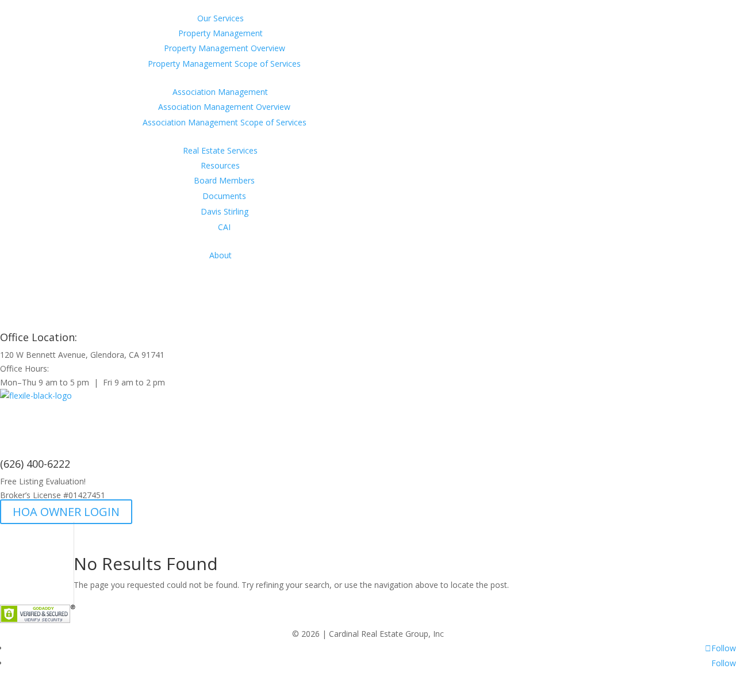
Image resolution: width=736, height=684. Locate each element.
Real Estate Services (220, 150)
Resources (220, 165)
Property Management (220, 33)
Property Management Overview (224, 48)
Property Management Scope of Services (224, 63)
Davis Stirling (224, 211)
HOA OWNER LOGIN (66, 511)
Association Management (220, 91)
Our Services (220, 18)
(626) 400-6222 (35, 464)
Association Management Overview (224, 106)
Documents (224, 195)
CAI (224, 226)
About (220, 255)
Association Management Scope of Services (224, 122)
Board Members (224, 180)
